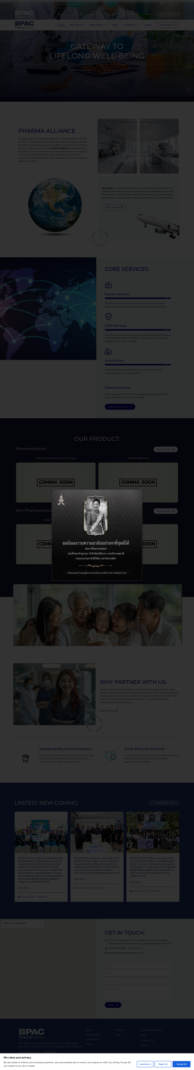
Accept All (181, 1064)
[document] (97, 535)
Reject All (163, 1064)
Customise (144, 1064)
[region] (97, 1061)
